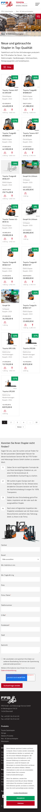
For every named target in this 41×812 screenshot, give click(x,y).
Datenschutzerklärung (8, 670)
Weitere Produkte (7, 736)
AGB (2, 779)
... (30, 422)
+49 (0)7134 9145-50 (11, 716)
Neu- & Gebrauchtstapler (9, 738)
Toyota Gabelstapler (8, 730)
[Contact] (38, 16)
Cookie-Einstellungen (20, 793)
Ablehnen (20, 803)
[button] (37, 4)
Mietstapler (5, 741)
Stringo (3, 733)
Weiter (19, 427)
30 (36, 422)
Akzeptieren (20, 798)
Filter (9, 67)
